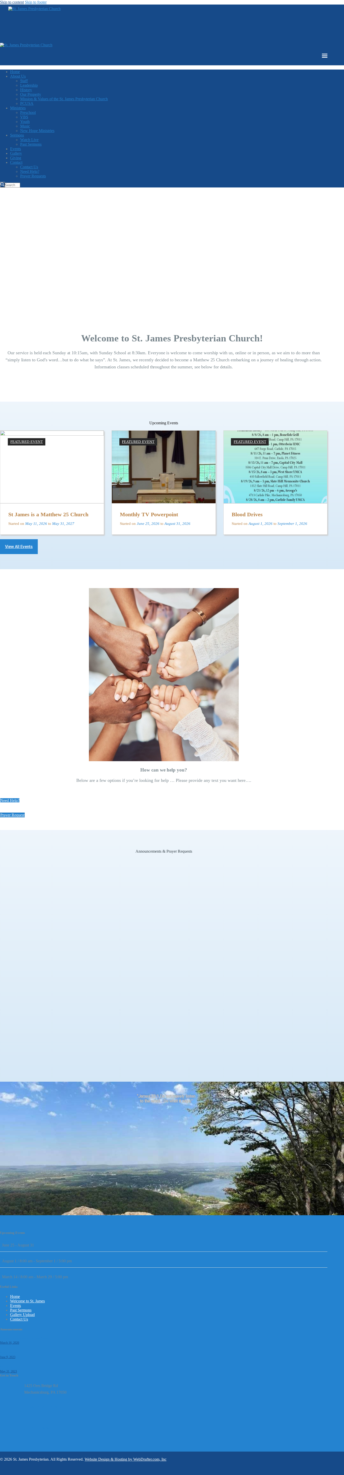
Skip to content (12, 2)
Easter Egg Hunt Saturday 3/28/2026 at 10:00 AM (30, 1273)
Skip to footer (36, 2)
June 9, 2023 (7, 1357)
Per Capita (6, 1366)
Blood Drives (275, 453)
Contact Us (19, 1319)
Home (15, 1296)
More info (47, 514)
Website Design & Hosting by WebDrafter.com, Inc (125, 1459)
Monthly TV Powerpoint (163, 453)
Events (15, 1305)
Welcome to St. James (27, 1301)
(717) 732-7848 (36, 1428)
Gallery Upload (22, 1314)
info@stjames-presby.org (44, 1407)
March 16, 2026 (9, 1342)
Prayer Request (8, 1352)
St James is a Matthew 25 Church (52, 438)
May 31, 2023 (8, 1371)
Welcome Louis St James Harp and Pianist (24, 1337)
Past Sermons (20, 1310)
